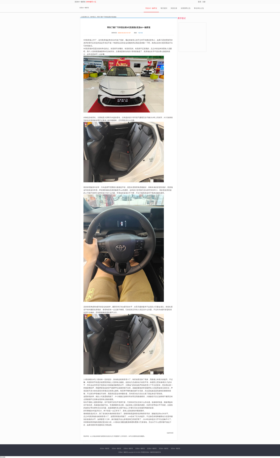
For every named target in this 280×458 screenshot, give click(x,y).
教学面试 (93, 17)
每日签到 (164, 8)
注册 (203, 2)
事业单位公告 (199, 8)
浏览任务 (174, 8)
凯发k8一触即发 (80, 2)
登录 (199, 2)
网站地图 (2, 457)
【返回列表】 (170, 433)
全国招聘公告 (186, 8)
